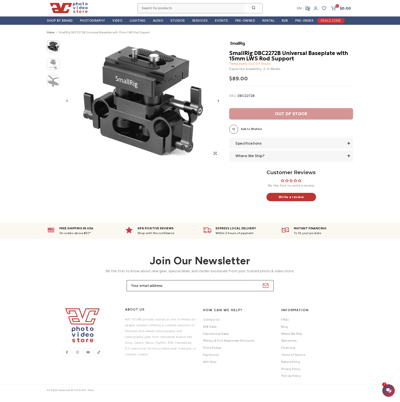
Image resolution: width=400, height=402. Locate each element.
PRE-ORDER (304, 20)
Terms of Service (293, 355)
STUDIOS (177, 20)
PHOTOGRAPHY (92, 20)
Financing (288, 348)
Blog (284, 326)
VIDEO (117, 20)
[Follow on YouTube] (88, 352)
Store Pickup (212, 348)
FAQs (285, 319)
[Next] (215, 100)
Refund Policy (290, 362)
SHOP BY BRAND (60, 20)
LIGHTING (138, 20)
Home (50, 32)
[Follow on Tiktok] (99, 352)
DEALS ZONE (331, 20)
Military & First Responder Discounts (229, 340)
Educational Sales (216, 334)
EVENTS (221, 20)
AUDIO (158, 20)
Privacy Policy (290, 369)
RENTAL (268, 20)
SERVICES (200, 20)
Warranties (289, 340)
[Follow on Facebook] (67, 352)
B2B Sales (210, 326)
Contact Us (211, 319)
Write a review (291, 197)
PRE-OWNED (245, 20)
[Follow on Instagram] (77, 352)
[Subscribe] (265, 285)
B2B (285, 20)
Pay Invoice (211, 355)
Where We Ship (291, 334)
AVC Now (210, 362)
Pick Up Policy (291, 376)
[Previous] (70, 100)
